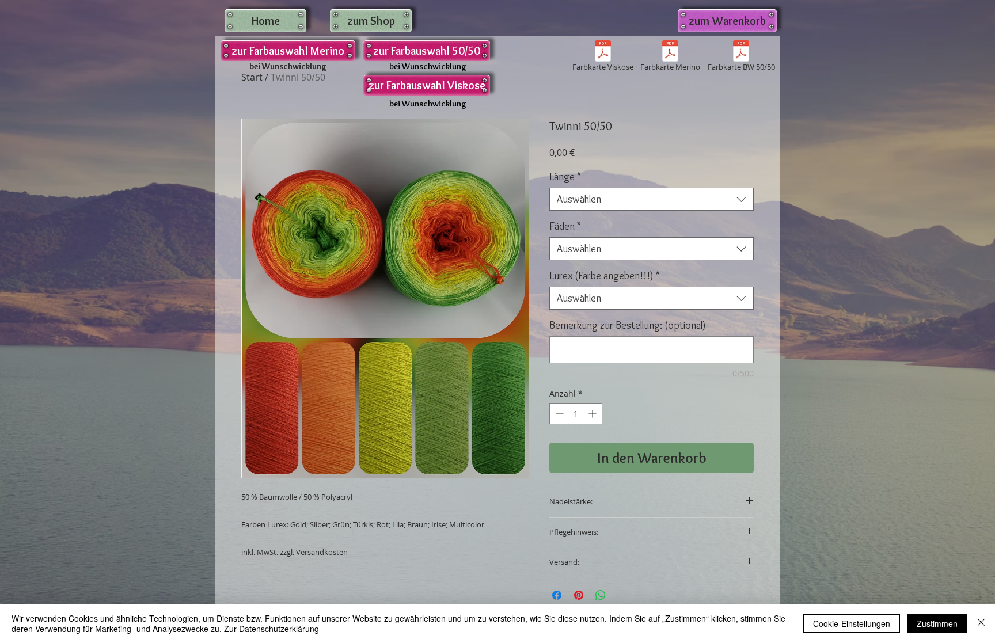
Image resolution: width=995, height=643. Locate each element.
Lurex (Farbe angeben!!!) (604, 275)
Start (252, 77)
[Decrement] (558, 414)
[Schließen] (981, 623)
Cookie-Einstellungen (851, 623)
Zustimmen (937, 623)
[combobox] (651, 199)
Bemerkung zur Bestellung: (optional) (627, 325)
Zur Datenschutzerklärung (271, 628)
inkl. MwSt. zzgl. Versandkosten (294, 552)
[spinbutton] (575, 414)
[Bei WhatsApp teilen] (600, 595)
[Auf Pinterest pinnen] (579, 595)
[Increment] (593, 414)
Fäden (565, 226)
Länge (565, 176)
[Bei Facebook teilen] (557, 595)
